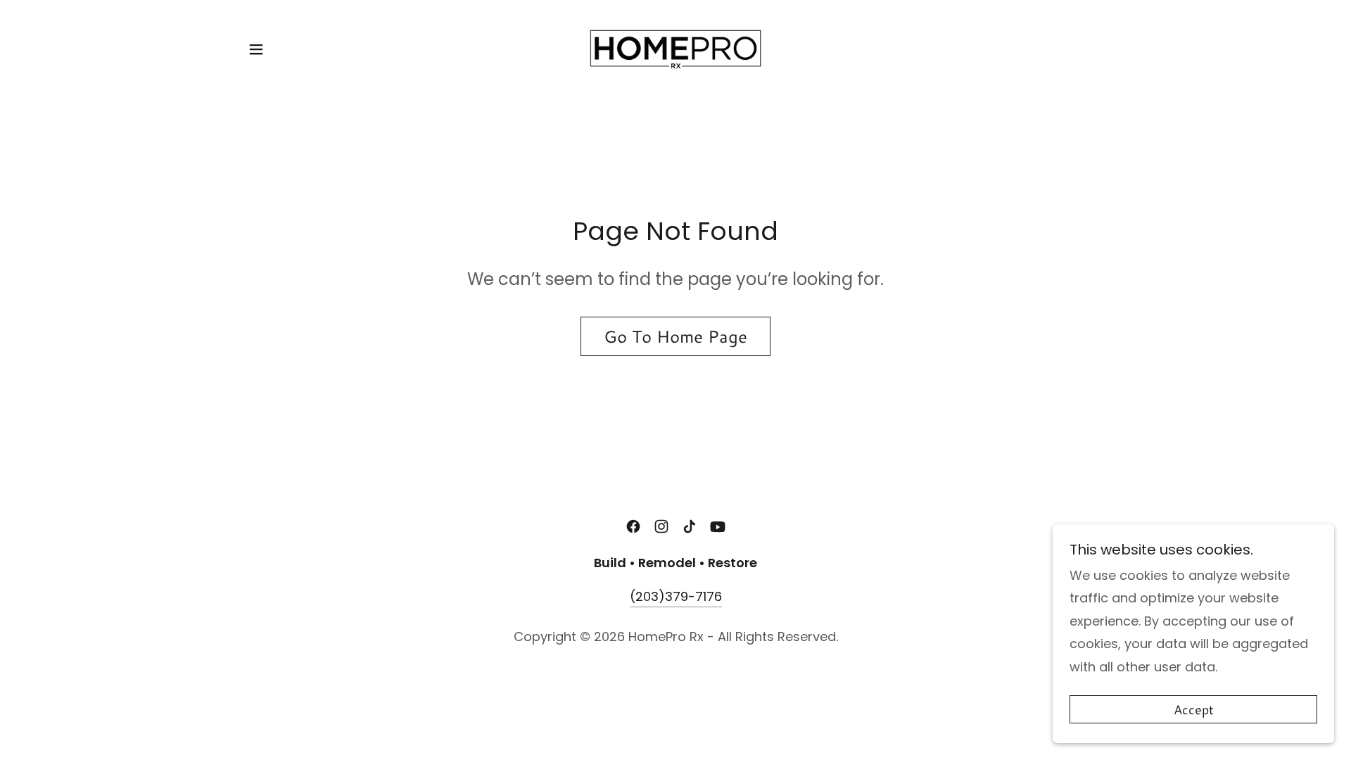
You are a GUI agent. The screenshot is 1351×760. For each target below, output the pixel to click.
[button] (256, 49)
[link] (675, 48)
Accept (1194, 709)
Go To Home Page (675, 336)
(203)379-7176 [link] (676, 596)
